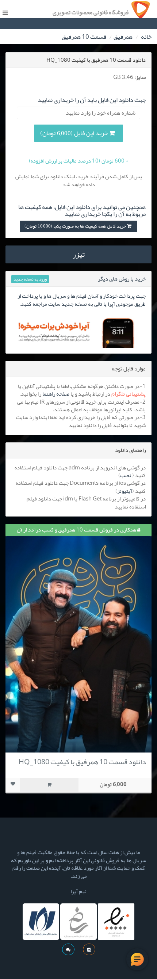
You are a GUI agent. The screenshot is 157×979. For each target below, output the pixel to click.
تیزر (79, 254)
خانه (146, 36)
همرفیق (123, 36)
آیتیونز (124, 490)
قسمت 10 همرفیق (84, 36)
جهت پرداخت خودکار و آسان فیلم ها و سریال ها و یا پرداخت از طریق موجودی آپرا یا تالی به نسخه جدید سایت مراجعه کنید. (82, 299)
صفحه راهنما (55, 393)
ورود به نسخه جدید (30, 279)
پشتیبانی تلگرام (128, 393)
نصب (125, 475)
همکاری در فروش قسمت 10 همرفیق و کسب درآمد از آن (77, 529)
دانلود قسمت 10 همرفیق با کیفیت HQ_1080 (82, 761)
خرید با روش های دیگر (122, 278)
